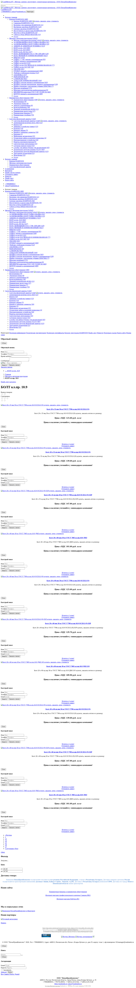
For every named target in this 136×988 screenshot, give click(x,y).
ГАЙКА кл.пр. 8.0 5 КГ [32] (24, 67)
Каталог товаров (11, 17)
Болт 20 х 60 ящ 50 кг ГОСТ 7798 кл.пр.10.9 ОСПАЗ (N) (68, 581)
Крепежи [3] (18, 134)
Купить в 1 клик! (68, 444)
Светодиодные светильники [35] (25, 144)
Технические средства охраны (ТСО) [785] (29, 149)
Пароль (3, 968)
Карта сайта (9, 180)
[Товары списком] (2, 394)
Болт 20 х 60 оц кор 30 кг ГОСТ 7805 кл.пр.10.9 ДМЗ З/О (68, 666)
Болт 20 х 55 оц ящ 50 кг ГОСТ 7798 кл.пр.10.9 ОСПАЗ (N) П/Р (68, 495)
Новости (8, 176)
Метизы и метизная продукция (20, 163)
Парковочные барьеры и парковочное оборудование (68, 892)
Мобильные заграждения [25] (24, 136)
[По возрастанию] (2, 400)
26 (6, 845)
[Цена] (7, 398)
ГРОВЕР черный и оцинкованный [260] (28, 71)
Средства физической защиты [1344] (22, 119)
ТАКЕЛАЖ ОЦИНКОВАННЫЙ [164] (28, 80)
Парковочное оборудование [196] (21, 98)
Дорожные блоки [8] (21, 103)
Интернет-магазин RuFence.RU (68, 899)
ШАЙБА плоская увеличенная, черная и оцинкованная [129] (36, 84)
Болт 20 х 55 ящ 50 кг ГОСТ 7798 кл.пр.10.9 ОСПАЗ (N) (68, 409)
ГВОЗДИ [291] (19, 69)
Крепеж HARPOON (16, 161)
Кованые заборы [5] (21, 130)
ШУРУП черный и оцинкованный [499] (28, 94)
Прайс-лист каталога (8, 382)
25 (6, 843)
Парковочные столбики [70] (24, 115)
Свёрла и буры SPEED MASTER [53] (27, 34)
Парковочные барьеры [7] (23, 113)
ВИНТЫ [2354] (19, 57)
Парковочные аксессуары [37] (24, 111)
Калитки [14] (18, 128)
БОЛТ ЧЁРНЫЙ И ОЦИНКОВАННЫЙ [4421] (31, 56)
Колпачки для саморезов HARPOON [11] (28, 25)
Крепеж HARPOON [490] (18, 19)
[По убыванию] (5, 400)
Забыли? (4, 972)
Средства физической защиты (20, 167)
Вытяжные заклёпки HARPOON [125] (27, 27)
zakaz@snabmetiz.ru (19, 11)
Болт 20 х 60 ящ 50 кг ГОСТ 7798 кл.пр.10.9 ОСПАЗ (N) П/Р (68, 623)
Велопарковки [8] (20, 102)
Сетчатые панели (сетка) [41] (24, 146)
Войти (10, 972)
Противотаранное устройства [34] (26, 140)
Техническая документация (36, 333)
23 (6, 839)
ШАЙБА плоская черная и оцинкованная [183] (31, 82)
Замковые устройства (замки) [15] (26, 126)
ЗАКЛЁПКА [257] (20, 75)
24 (6, 841)
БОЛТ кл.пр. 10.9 (12, 371)
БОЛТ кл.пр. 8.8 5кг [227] (23, 52)
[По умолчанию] (2, 398)
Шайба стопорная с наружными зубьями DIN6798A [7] (33, 86)
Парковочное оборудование (19, 165)
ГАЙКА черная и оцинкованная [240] (27, 61)
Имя (2, 352)
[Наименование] (5, 398)
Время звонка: (6, 356)
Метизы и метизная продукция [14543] (23, 38)
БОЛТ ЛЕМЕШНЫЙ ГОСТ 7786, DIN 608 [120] (31, 54)
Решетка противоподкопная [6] (25, 142)
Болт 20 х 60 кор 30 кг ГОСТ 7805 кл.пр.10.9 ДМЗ (68, 538)
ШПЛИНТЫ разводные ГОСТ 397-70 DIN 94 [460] (32, 92)
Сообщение (5, 361)
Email (3, 440)
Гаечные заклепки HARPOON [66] (26, 29)
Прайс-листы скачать (12, 172)
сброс (3, 852)
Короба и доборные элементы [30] (26, 132)
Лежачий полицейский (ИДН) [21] (26, 109)
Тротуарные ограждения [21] (24, 153)
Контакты (8, 171)
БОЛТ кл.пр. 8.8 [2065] (22, 50)
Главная (8, 374)
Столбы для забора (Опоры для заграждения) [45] (31, 148)
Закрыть (4, 365)
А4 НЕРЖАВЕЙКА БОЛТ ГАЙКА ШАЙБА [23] (31, 44)
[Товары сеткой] (5, 394)
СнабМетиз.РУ (6, 9)
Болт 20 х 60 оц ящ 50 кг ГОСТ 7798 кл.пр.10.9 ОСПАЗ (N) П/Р (68, 752)
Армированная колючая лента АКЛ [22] (28, 123)
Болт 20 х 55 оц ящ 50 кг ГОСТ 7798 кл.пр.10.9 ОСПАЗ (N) (68, 452)
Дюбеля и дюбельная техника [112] (26, 73)
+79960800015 (6, 11)
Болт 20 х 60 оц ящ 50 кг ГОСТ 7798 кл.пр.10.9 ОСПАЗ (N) (68, 709)
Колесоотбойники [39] (22, 107)
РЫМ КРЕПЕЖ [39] (21, 77)
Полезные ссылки (110, 333)
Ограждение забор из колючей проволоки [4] (30, 138)
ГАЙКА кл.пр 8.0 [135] (22, 63)
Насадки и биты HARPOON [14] (25, 33)
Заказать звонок (14, 365)
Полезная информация (17, 333)
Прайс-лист (9, 178)
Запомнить (7, 970)
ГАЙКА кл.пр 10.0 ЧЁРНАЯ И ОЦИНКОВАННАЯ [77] (34, 65)
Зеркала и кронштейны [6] (23, 105)
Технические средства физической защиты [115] (31, 151)
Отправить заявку (11, 174)
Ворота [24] (18, 125)
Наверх (3, 923)
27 (6, 847)
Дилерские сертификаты (55, 333)
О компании (9, 169)
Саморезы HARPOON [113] (24, 23)
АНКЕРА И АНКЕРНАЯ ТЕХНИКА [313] (29, 46)
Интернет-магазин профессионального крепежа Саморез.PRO (68, 895)
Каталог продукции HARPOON (76, 333)
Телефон (4, 354)
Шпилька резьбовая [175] (23, 88)
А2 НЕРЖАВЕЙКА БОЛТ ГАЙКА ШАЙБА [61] (31, 42)
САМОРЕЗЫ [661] (20, 79)
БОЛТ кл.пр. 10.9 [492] (22, 48)
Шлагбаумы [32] (19, 155)
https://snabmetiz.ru (60, 984)
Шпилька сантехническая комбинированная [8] (31, 90)
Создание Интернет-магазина (52, 986)
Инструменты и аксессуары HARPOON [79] (30, 31)
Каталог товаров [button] (11, 159)
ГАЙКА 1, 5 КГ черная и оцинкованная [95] (29, 59)
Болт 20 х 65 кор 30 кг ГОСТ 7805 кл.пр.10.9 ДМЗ (68, 795)
